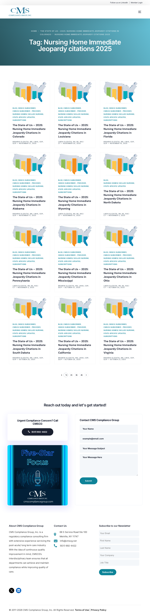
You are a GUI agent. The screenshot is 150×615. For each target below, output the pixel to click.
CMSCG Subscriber (26, 108)
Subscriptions (19, 120)
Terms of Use (82, 610)
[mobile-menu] (136, 11)
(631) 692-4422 (39, 432)
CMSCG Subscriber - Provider (26, 111)
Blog (15, 108)
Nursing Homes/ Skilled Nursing (28, 114)
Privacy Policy (98, 610)
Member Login (136, 2)
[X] (11, 590)
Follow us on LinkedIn (119, 2)
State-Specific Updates (24, 117)
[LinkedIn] (18, 590)
